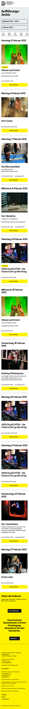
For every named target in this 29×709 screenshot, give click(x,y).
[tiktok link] (18, 648)
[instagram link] (14, 648)
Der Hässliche (8, 216)
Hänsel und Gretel (10, 70)
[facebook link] (11, 648)
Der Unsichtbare (9, 524)
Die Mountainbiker (10, 166)
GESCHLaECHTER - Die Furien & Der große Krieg (13, 270)
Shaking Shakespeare (12, 373)
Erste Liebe (7, 577)
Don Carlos (7, 120)
